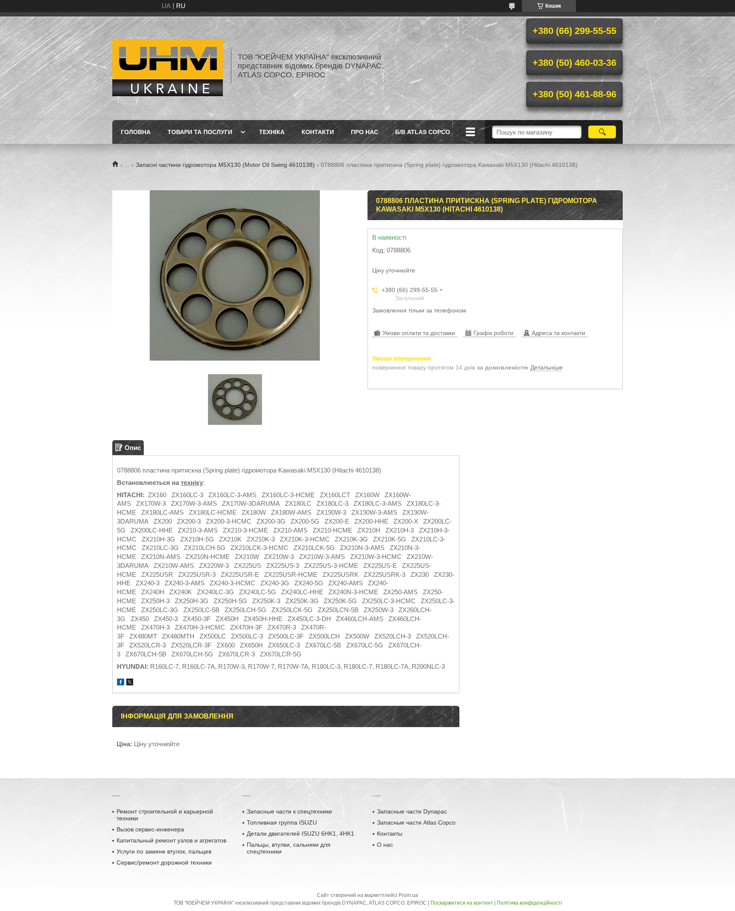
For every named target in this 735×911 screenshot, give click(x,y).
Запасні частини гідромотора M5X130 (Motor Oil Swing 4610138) (225, 164)
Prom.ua (408, 895)
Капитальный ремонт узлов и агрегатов (171, 840)
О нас (385, 844)
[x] (129, 683)
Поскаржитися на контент (461, 903)
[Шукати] (602, 132)
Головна (136, 132)
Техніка (272, 132)
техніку (192, 482)
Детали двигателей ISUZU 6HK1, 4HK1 (300, 833)
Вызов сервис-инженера (150, 829)
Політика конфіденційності (529, 903)
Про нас (364, 132)
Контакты (389, 833)
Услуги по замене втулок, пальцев (164, 851)
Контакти (318, 132)
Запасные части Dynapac (412, 811)
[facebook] (120, 683)
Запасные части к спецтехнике (289, 811)
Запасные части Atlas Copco (416, 822)
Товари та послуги (200, 132)
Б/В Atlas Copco (422, 132)
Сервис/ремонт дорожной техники (164, 862)
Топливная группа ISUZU (282, 822)
